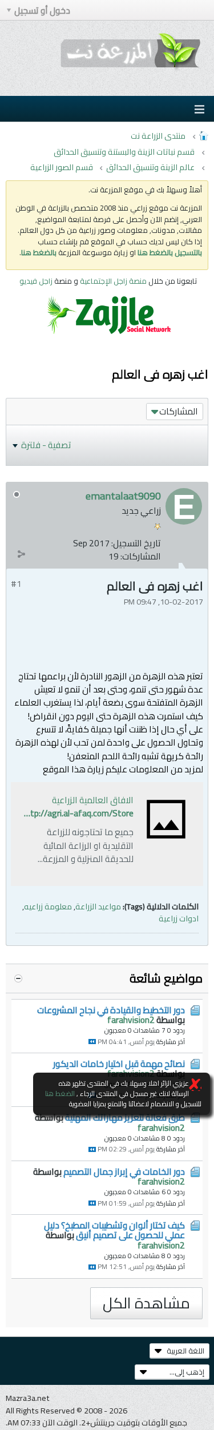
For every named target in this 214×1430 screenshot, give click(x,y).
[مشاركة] (21, 553)
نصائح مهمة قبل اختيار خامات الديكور (119, 1064)
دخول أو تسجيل (42, 10)
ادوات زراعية (179, 918)
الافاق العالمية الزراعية (93, 800)
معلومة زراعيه (48, 906)
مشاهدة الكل (146, 1303)
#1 (16, 583)
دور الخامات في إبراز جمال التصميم (124, 1171)
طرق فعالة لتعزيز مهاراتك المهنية (125, 1117)
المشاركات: (140, 556)
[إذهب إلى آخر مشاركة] (92, 1041)
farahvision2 (131, 1020)
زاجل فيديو (36, 281)
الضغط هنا (60, 1093)
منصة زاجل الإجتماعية (114, 281)
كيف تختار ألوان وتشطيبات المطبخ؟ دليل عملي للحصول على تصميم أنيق (114, 1230)
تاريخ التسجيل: (136, 543)
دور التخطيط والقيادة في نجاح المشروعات (111, 1010)
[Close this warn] (195, 1084)
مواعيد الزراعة (98, 906)
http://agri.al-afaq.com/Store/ (76, 813)
